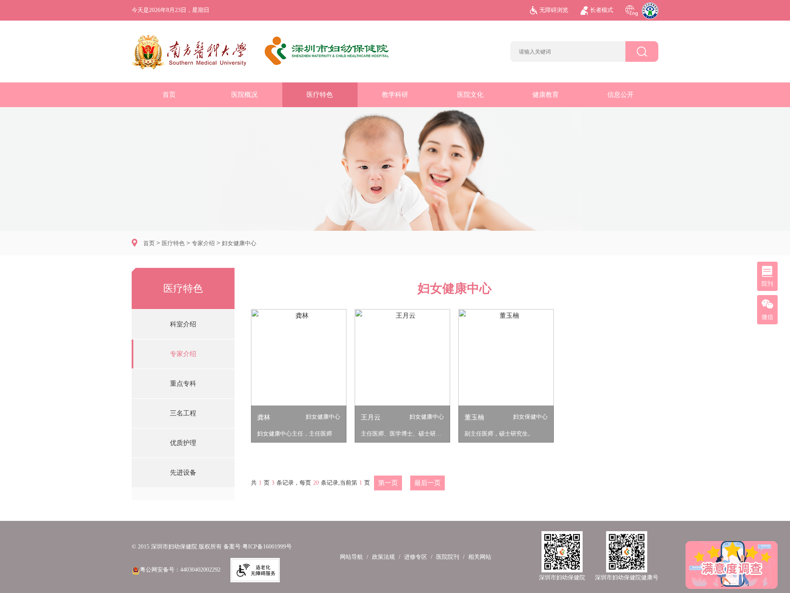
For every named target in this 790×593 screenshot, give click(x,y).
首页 (169, 94)
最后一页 (427, 482)
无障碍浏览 (553, 10)
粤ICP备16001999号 (267, 547)
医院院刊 (447, 557)
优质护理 (183, 442)
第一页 (388, 482)
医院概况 (244, 94)
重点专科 (183, 383)
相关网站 (479, 557)
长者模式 (601, 10)
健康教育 (545, 94)
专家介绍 (203, 243)
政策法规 (383, 557)
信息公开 (620, 94)
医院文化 (470, 94)
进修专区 (415, 557)
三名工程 (183, 413)
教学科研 (395, 94)
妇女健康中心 (239, 243)
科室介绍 (183, 324)
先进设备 (183, 472)
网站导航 (351, 557)
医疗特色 (320, 94)
